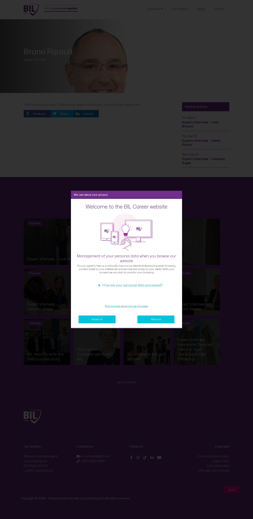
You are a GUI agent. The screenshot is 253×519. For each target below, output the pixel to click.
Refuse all (156, 319)
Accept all (97, 319)
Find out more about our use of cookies (126, 306)
